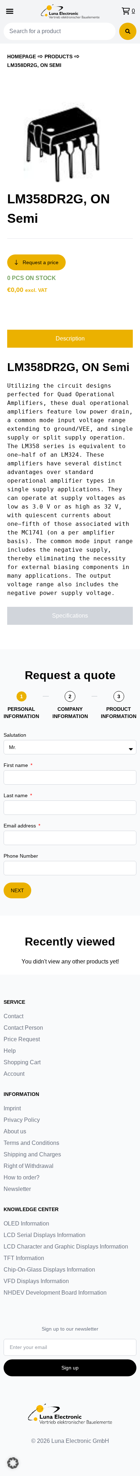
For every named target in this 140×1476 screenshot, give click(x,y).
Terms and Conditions (31, 1143)
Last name (16, 795)
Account (14, 1074)
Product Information (118, 712)
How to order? (21, 1177)
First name (16, 765)
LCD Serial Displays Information (44, 1235)
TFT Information (24, 1258)
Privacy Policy (22, 1120)
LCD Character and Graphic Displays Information (66, 1246)
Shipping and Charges (32, 1154)
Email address (20, 826)
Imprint (12, 1108)
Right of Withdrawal (28, 1166)
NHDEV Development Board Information (55, 1293)
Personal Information (21, 712)
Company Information (70, 712)
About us (15, 1131)
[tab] (70, 339)
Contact (13, 1016)
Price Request (22, 1039)
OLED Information (26, 1223)
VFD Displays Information (36, 1281)
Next (17, 890)
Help (10, 1051)
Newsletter (17, 1189)
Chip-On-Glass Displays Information (49, 1270)
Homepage (21, 56)
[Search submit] (127, 31)
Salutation (15, 735)
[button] (9, 11)
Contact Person (23, 1028)
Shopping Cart (22, 1062)
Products (59, 56)
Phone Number (21, 856)
